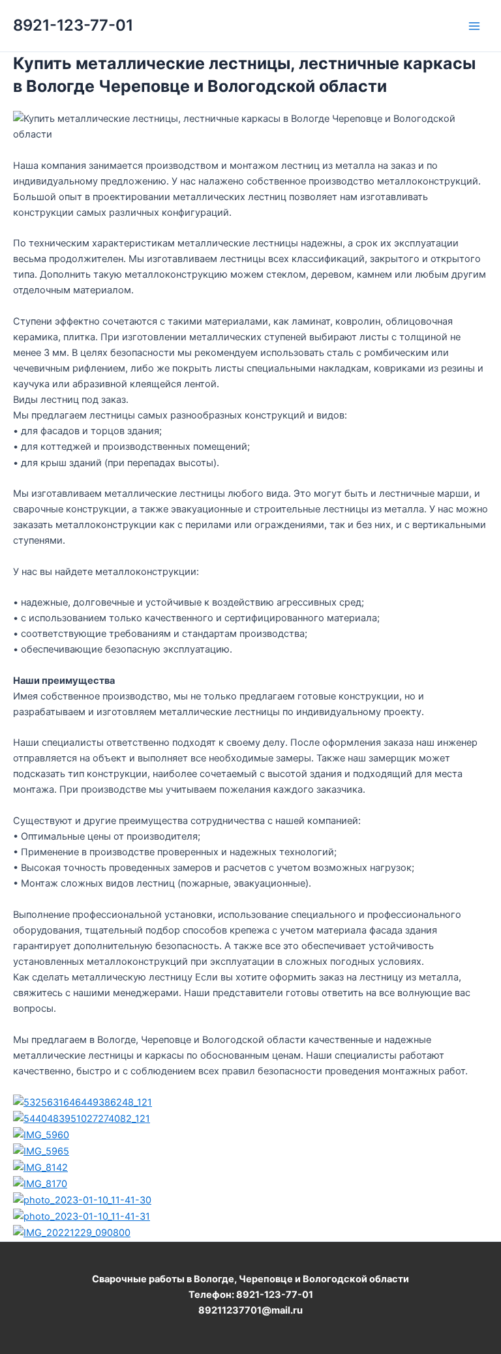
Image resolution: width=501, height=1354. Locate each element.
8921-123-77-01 (73, 25)
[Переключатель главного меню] (474, 26)
